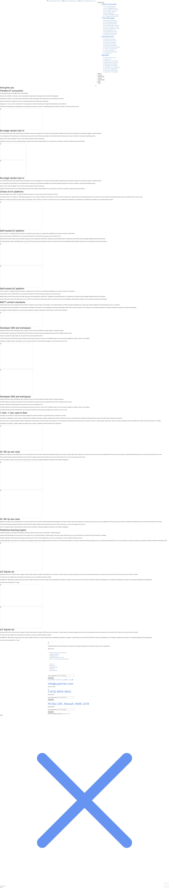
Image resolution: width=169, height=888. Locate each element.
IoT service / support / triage (111, 26)
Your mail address (52, 675)
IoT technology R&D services (111, 16)
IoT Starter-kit (107, 53)
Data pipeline (54, 655)
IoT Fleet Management (109, 6)
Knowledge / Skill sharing (110, 65)
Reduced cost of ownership (111, 60)
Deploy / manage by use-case (111, 28)
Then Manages (108, 18)
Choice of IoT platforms (110, 42)
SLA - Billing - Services (110, 11)
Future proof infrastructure (111, 70)
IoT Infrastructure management (58, 652)
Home (52, 664)
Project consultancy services (111, 14)
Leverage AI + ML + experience (112, 67)
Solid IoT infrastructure (110, 57)
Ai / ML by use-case (109, 50)
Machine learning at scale (57, 657)
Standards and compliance (111, 64)
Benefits (105, 55)
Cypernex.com (66, 713)
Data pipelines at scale (110, 30)
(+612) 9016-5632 (59, 691)
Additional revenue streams (111, 62)
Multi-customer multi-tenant (111, 10)
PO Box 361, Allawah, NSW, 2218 (68, 703)
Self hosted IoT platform (110, 44)
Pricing (52, 668)
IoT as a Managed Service (110, 8)
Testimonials (54, 667)
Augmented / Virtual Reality (111, 72)
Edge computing (55, 654)
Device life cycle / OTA (110, 34)
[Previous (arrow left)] (0, 887)
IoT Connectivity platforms (111, 22)
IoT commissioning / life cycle (111, 25)
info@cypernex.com (60, 683)
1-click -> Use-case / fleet (110, 48)
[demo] (55, 643)
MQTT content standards (110, 45)
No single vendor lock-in (110, 40)
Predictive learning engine (110, 51)
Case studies (54, 670)
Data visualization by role (110, 31)
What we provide (109, 4)
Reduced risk (107, 59)
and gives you (108, 36)
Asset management (109, 13)
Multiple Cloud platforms (110, 20)
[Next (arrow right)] (1, 887)
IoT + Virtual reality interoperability (60, 659)
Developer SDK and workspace (112, 47)
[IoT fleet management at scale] (55, 0)
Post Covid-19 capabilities (110, 68)
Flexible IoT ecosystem (110, 39)
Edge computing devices (110, 23)
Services (53, 665)
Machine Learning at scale (110, 33)
